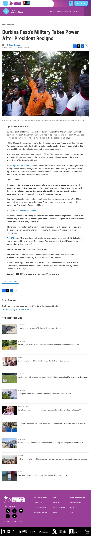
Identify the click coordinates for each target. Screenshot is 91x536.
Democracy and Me (58, 507)
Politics (20, 455)
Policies (54, 512)
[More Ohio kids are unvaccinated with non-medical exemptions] (9, 476)
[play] (6, 11)
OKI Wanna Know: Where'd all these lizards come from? (39, 328)
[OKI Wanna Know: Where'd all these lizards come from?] (9, 329)
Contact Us (55, 502)
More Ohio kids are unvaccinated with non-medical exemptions (42, 475)
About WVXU (38, 502)
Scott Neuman (14, 45)
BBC (12, 238)
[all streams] (87, 11)
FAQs (72, 507)
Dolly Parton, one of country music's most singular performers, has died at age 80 (49, 410)
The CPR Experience (40, 498)
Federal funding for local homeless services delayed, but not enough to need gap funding (52, 459)
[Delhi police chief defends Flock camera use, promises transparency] (9, 394)
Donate (82, 3)
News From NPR (8, 24)
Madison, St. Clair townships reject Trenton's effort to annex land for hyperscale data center (53, 377)
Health (20, 472)
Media (20, 357)
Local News (21, 325)
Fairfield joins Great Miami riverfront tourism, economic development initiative (48, 344)
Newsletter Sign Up (40, 512)
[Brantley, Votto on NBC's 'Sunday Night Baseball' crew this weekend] (9, 361)
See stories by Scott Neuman (15, 309)
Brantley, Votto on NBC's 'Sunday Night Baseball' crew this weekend (44, 360)
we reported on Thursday (20, 165)
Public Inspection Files (78, 498)
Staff (71, 512)
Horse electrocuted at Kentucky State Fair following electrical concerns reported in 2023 (52, 423)
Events (54, 498)
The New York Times (27, 210)
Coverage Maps (75, 502)
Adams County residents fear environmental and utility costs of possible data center (50, 442)
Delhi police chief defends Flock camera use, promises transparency (44, 393)
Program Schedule (40, 507)
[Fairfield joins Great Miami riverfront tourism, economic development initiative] (9, 345)
